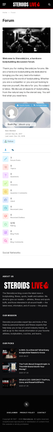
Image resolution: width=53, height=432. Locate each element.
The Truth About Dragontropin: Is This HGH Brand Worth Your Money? (34, 366)
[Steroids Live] (26, 4)
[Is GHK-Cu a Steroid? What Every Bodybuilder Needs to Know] (10, 353)
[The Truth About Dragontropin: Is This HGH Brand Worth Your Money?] (10, 367)
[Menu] (4, 4)
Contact (41, 413)
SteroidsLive (28, 419)
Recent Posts (41, 105)
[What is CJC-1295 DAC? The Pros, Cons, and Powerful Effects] (10, 383)
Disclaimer (12, 413)
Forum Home (24, 105)
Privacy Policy (27, 413)
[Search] (49, 4)
